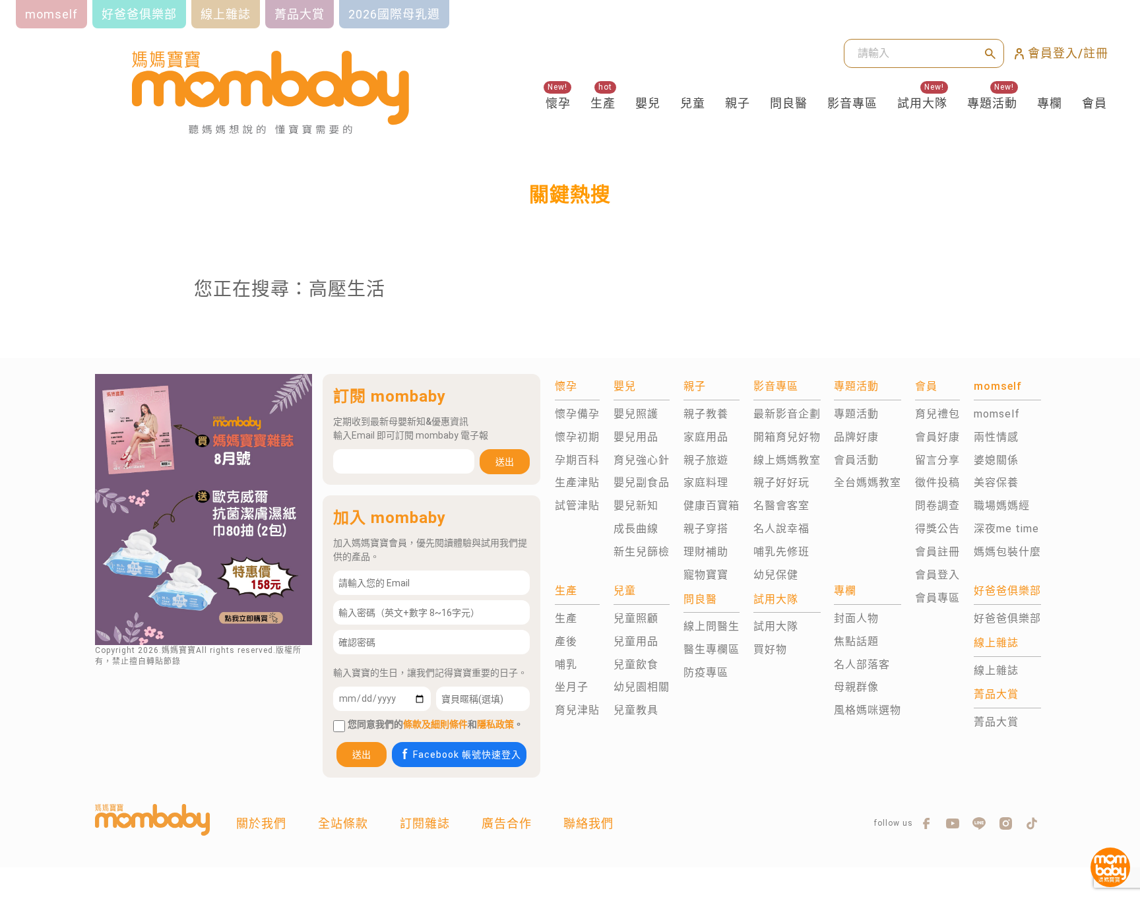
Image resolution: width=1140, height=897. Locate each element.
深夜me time (1006, 528)
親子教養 (705, 414)
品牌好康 (856, 437)
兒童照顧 (636, 618)
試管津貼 (577, 505)
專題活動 (992, 103)
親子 (737, 103)
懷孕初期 (577, 437)
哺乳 (566, 664)
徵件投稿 (937, 482)
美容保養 (996, 482)
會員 (1094, 103)
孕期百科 (577, 460)
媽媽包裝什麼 (1007, 551)
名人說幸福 (781, 528)
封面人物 (856, 618)
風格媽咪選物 (867, 710)
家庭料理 (705, 482)
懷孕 (558, 103)
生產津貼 (577, 482)
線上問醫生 (711, 626)
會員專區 (937, 598)
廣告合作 (507, 823)
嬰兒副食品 (642, 482)
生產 (603, 103)
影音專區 (852, 103)
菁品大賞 (996, 722)
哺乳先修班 (781, 551)
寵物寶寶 (705, 575)
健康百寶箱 (711, 505)
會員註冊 (937, 551)
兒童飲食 (636, 664)
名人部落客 (862, 664)
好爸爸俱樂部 (1007, 618)
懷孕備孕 (577, 414)
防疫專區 (705, 672)
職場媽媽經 (1002, 505)
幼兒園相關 (642, 687)
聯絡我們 (588, 823)
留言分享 (937, 460)
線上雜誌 (996, 670)
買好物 (770, 649)
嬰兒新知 (636, 505)
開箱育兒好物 (787, 437)
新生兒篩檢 (642, 551)
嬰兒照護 (636, 414)
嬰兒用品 (636, 437)
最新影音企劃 (787, 414)
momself (997, 414)
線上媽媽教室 (787, 460)
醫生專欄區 (711, 649)
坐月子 (571, 687)
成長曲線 (636, 528)
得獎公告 (937, 528)
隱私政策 (495, 724)
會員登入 (937, 575)
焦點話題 (856, 641)
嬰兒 (647, 103)
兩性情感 (996, 437)
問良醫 (789, 103)
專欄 (1049, 103)
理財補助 (705, 551)
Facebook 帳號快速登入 (467, 754)
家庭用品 (705, 437)
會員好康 (937, 437)
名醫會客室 (781, 505)
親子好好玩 (781, 482)
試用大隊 (922, 103)
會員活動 (856, 460)
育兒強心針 (642, 460)
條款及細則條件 (435, 724)
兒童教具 (636, 710)
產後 (566, 641)
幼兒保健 (775, 575)
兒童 (692, 103)
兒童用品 (636, 641)
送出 (504, 461)
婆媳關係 (996, 460)
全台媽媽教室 (867, 482)
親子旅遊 (705, 460)
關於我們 (261, 823)
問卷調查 (937, 505)
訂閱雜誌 (425, 823)
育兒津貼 (577, 710)
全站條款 (343, 823)
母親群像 (856, 687)
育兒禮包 (937, 414)
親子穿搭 (705, 528)
